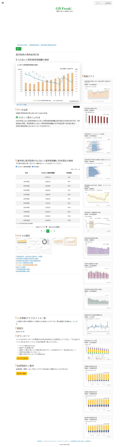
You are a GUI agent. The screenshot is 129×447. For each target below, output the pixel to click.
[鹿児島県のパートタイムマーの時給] (98, 145)
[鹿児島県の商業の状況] (98, 119)
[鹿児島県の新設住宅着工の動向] (98, 300)
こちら (73, 321)
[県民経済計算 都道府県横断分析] (98, 326)
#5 (18, 49)
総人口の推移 (21, 267)
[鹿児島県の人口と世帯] (98, 351)
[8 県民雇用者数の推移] (46, 250)
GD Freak (64, 8)
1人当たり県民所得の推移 (25, 263)
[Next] (54, 231)
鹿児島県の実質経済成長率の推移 (27, 259)
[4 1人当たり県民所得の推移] (58, 241)
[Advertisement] (64, 26)
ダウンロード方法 (21, 104)
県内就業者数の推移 (23, 269)
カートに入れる (22, 358)
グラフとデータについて (50, 441)
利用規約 (88, 441)
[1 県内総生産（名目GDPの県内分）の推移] (21, 241)
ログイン (99, 3)
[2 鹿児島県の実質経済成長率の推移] (33, 241)
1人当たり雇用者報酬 (24, 167)
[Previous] (41, 231)
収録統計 (39, 441)
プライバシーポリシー (64, 441)
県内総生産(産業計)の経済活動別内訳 (29, 261)
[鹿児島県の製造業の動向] (98, 249)
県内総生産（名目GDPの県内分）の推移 (29, 256)
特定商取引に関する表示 (77, 441)
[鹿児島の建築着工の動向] (98, 275)
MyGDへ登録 (21, 373)
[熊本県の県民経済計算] (98, 428)
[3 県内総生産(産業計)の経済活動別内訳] (46, 241)
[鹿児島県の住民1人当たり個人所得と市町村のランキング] (98, 94)
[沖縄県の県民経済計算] (98, 377)
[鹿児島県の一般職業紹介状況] (98, 223)
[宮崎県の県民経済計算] (98, 403)
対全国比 (36, 167)
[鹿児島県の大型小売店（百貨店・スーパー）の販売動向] (98, 198)
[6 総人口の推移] (21, 250)
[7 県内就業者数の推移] (33, 250)
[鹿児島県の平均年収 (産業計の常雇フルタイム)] (98, 170)
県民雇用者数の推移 (23, 271)
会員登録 (108, 3)
